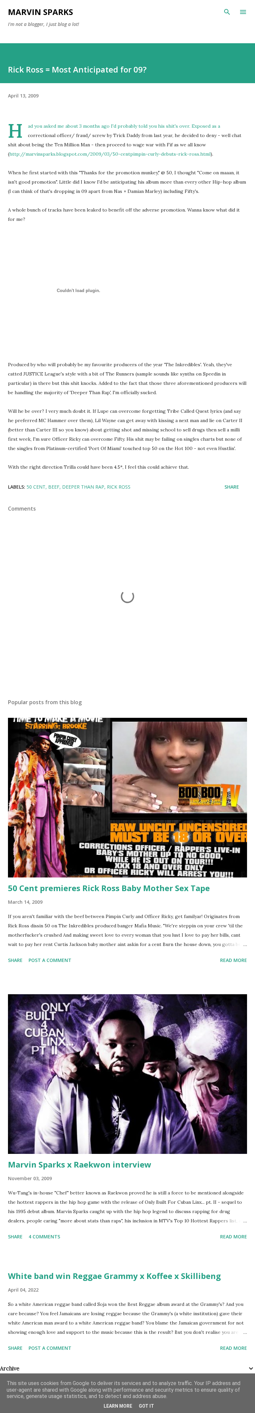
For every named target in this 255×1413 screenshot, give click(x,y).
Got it (146, 1406)
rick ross (118, 487)
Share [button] (231, 487)
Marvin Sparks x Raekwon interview (79, 1164)
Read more (233, 960)
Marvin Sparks (40, 11)
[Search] (227, 12)
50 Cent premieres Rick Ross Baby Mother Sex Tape (109, 887)
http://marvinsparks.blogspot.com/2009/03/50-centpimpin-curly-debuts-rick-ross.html (110, 154)
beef (53, 487)
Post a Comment (50, 960)
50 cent (36, 487)
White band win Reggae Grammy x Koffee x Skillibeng (114, 1275)
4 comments (44, 1236)
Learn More (118, 1406)
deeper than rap (83, 487)
